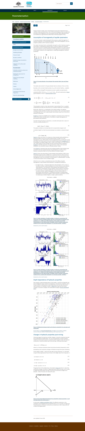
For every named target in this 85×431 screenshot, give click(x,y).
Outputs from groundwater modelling (18, 78)
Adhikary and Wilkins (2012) (46, 402)
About (35, 10)
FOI (49, 426)
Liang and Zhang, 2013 (50, 93)
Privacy (52, 426)
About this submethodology (18, 95)
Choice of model (16, 55)
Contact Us (31, 426)
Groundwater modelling (38, 21)
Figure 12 (35, 153)
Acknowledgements (17, 89)
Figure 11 (35, 137)
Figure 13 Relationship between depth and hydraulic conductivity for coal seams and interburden (51, 327)
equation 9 (35, 144)
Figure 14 (58, 368)
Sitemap (56, 426)
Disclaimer (46, 426)
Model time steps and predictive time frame (19, 61)
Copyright (41, 426)
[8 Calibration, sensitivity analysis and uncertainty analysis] (37, 25)
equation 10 (65, 141)
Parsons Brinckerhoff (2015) (46, 330)
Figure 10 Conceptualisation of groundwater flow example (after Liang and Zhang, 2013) (50, 82)
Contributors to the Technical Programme (19, 92)
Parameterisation (16, 67)
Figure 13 (54, 286)
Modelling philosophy (17, 52)
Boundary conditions (17, 57)
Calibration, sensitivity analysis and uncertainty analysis (20, 71)
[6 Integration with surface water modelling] (34, 25)
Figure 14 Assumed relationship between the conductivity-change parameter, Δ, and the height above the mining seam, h (51, 399)
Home (20, 10)
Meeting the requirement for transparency (19, 74)
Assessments (49, 10)
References (15, 81)
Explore (65, 10)
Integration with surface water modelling (19, 64)
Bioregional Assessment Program (25, 21)
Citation (14, 86)
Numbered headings (17, 99)
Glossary (15, 83)
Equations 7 (36, 115)
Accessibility (36, 426)
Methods (32, 21)
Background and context (18, 50)
